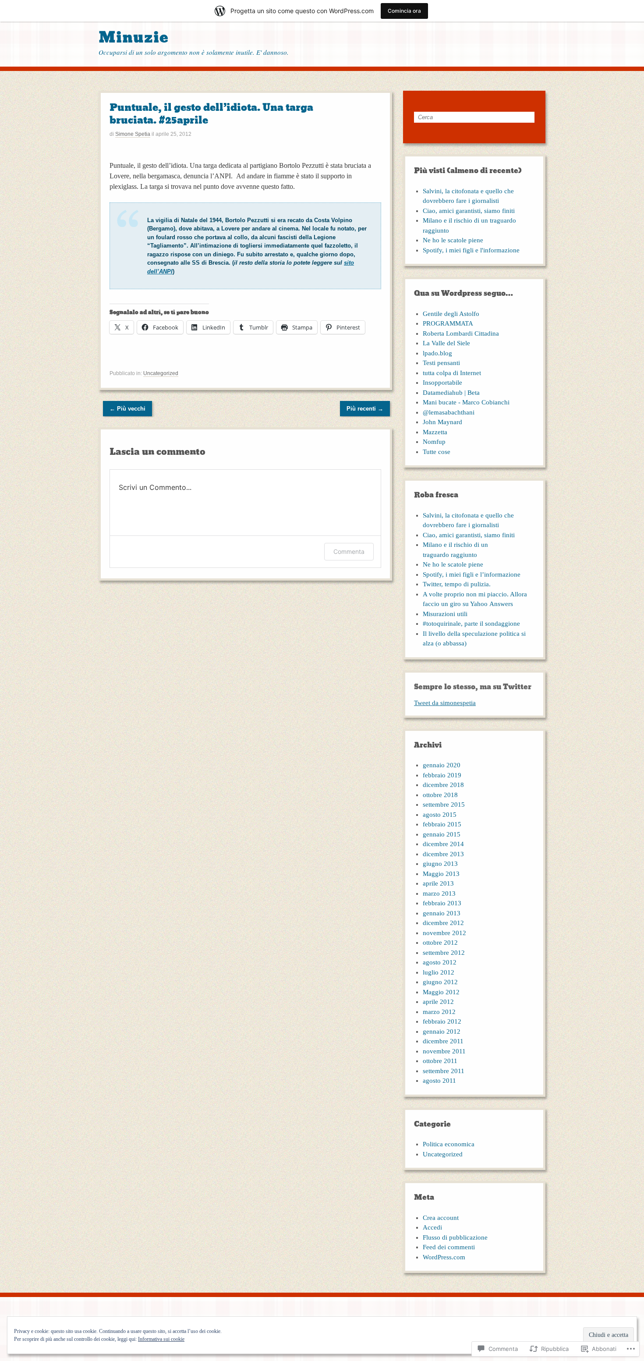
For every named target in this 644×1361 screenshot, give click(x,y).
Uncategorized (160, 373)
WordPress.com (444, 1257)
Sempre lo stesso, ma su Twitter (472, 686)
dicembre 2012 (443, 922)
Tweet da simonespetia (445, 702)
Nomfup (434, 441)
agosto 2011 (439, 1080)
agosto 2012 (439, 962)
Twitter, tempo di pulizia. (457, 584)
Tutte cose (436, 451)
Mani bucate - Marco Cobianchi (466, 402)
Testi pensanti (441, 362)
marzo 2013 (439, 893)
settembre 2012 (444, 952)
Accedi (432, 1227)
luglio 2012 (438, 972)
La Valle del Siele (446, 343)
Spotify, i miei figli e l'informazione (471, 250)
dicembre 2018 (443, 784)
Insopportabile (442, 382)
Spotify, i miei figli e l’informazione (471, 574)
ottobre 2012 (440, 942)
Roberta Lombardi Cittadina (461, 333)
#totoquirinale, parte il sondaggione (471, 623)
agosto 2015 (439, 814)
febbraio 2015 (442, 824)
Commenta (348, 551)
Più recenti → (365, 408)
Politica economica (448, 1144)
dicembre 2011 (443, 1041)
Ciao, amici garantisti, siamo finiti (469, 210)
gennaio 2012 (441, 1031)
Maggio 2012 (441, 992)
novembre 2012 (444, 932)
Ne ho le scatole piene (453, 240)
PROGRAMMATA (448, 323)
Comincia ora (404, 10)
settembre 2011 (443, 1070)
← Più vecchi (127, 408)
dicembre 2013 (443, 854)
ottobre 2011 (440, 1060)
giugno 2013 (440, 863)
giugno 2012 (440, 981)
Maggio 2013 (441, 873)
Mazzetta (435, 432)
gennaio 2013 (441, 913)
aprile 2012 (438, 1001)
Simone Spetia (132, 134)
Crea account (441, 1217)
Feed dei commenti (449, 1247)
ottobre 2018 (440, 794)
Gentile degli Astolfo (451, 313)
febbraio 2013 (442, 903)
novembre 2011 (444, 1051)
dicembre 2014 (443, 843)
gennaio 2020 (441, 765)
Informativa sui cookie (161, 1339)
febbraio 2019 (442, 775)
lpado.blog (437, 353)
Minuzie (134, 37)
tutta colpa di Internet (452, 372)
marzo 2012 (439, 1011)
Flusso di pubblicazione (455, 1237)
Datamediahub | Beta (451, 392)
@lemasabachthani (448, 412)
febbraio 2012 (442, 1021)
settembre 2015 (444, 804)
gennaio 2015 (441, 834)
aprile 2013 (438, 883)
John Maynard (442, 421)
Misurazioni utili (445, 613)
